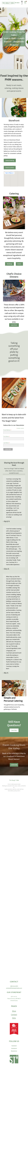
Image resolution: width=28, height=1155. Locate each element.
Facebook (14, 1045)
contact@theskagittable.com (14, 988)
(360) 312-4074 (14, 986)
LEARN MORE (14, 765)
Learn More (14, 325)
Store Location (9, 167)
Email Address (7, 430)
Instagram (14, 1048)
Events (19, 264)
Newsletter (14, 1051)
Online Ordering (9, 160)
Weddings (9, 264)
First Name (6, 436)
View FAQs (14, 730)
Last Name (6, 443)
